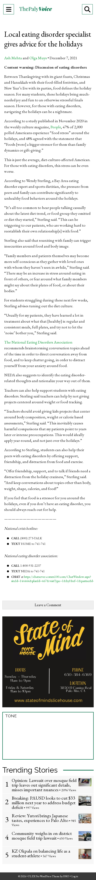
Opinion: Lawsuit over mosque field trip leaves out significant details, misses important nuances (44, 785)
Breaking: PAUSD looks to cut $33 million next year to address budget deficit (43, 802)
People (56, 126)
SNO (66, 876)
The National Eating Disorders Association (38, 342)
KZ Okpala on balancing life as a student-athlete (41, 853)
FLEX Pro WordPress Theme (44, 876)
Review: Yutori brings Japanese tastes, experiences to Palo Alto (40, 818)
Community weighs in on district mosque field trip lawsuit (42, 835)
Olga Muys (38, 57)
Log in (74, 876)
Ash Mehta (13, 57)
